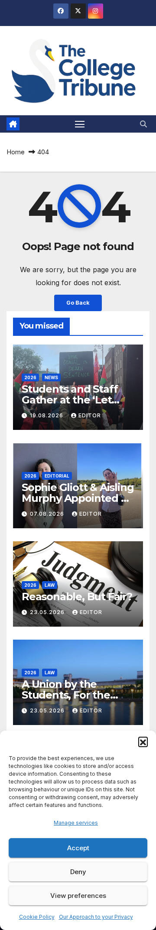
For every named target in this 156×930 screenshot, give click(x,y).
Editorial (57, 475)
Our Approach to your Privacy (96, 917)
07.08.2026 (48, 514)
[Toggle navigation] (79, 124)
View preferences (78, 895)
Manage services (76, 822)
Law (50, 585)
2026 (30, 377)
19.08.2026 (47, 415)
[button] (143, 741)
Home (15, 152)
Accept (78, 848)
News (51, 377)
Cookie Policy (37, 917)
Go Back (78, 302)
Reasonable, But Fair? (77, 596)
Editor (89, 415)
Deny (78, 872)
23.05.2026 (48, 612)
